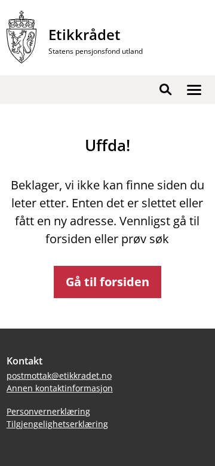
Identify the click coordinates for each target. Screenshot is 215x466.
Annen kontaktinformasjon (60, 388)
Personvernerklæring (48, 411)
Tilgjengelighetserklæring (57, 424)
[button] (194, 89)
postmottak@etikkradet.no (59, 375)
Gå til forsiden (107, 282)
